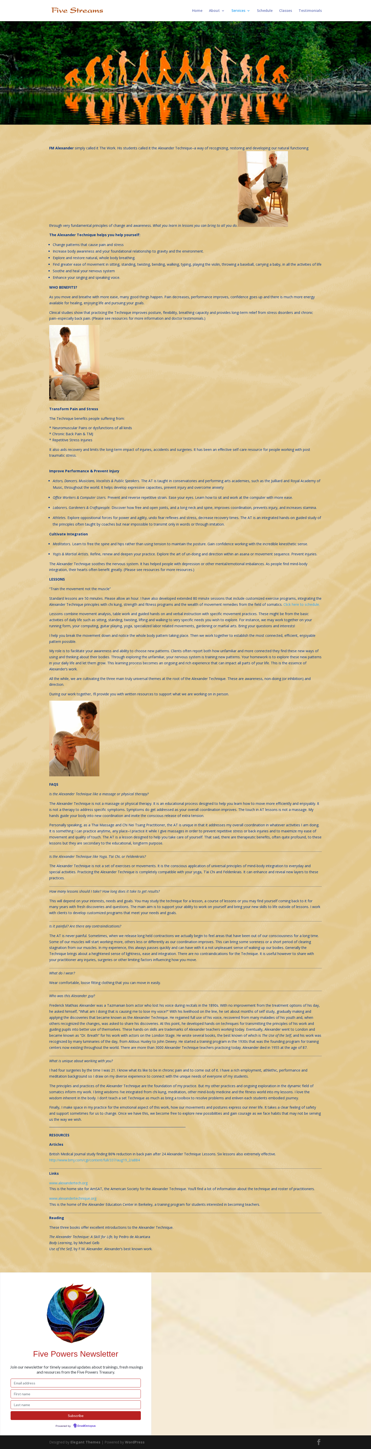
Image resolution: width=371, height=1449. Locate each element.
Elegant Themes (85, 1442)
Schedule (265, 11)
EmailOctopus (86, 1426)
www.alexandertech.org (68, 1183)
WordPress (135, 1442)
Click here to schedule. (301, 604)
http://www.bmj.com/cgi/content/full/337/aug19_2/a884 (94, 1160)
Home (197, 11)
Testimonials (310, 11)
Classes (285, 11)
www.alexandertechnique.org (72, 1198)
